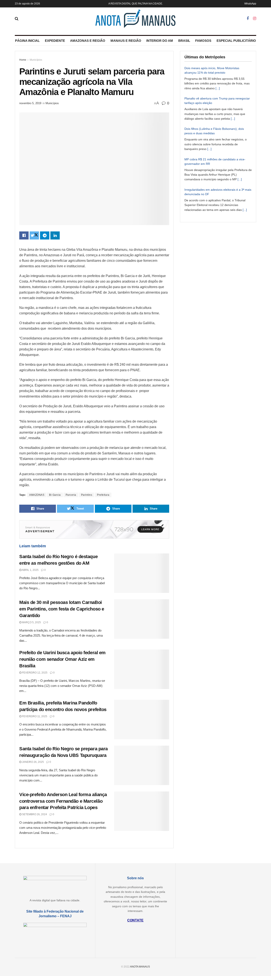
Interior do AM (159, 40)
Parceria (71, 494)
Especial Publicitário (236, 40)
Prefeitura (103, 494)
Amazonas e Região (87, 40)
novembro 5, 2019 (30, 103)
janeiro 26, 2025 (32, 761)
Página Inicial (27, 40)
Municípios (36, 59)
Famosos (203, 40)
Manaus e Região (126, 40)
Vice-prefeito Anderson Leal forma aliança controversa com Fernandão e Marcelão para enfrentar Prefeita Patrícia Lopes (63, 801)
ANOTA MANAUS (140, 966)
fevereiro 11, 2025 (34, 716)
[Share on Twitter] (34, 235)
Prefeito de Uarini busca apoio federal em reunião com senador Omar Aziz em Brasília (62, 659)
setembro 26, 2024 (34, 814)
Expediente (55, 40)
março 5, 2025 (31, 622)
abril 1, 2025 (30, 570)
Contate (135, 920)
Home (22, 59)
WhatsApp (250, 3)
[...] (218, 88)
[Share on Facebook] (24, 235)
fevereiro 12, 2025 (34, 672)
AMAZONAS (36, 494)
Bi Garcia (55, 494)
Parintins (86, 494)
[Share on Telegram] (44, 235)
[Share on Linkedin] (55, 235)
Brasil (184, 40)
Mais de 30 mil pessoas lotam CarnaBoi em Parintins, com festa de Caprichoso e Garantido (61, 609)
